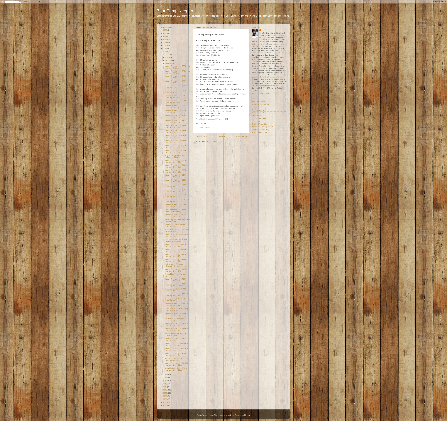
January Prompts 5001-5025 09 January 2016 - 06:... (176, 235)
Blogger (247, 415)
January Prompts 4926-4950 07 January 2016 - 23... (176, 250)
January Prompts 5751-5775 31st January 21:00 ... (177, 67)
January (168, 63)
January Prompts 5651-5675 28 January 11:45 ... (176, 87)
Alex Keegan (266, 30)
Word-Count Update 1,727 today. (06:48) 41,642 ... (177, 230)
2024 (165, 36)
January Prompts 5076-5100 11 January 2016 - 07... (176, 205)
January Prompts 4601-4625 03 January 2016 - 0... (177, 339)
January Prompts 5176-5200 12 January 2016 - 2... (177, 186)
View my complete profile (261, 93)
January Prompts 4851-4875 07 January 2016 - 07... (176, 270)
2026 (165, 30)
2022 (165, 39)
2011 (165, 387)
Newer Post (201, 136)
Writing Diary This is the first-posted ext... (175, 275)
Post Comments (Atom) (214, 141)
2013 (165, 381)
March (167, 57)
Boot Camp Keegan (175, 10)
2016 (165, 48)
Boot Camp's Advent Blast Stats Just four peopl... (176, 359)
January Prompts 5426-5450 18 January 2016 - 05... (176, 131)
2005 (165, 405)
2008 (165, 396)
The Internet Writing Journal (262, 127)
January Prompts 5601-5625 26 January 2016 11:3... (176, 97)
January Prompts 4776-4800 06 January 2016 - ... (177, 290)
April (167, 54)
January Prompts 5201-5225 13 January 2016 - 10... (176, 181)
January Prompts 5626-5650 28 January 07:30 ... (176, 92)
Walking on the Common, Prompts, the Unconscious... (176, 265)
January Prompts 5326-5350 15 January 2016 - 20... (176, 151)
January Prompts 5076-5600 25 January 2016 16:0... (176, 102)
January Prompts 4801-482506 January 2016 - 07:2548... (176, 285)
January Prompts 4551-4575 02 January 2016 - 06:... (176, 349)
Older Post (241, 136)
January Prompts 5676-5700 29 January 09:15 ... (176, 82)
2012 (165, 384)
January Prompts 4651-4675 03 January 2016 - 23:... (176, 324)
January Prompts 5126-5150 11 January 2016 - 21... (176, 196)
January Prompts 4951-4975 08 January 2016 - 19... (176, 245)
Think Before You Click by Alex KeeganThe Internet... (176, 240)
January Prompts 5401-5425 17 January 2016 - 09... (176, 136)
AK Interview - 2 (258, 113)
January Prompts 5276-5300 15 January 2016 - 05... (176, 166)
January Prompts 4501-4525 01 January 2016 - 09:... (176, 364)
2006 (165, 402)
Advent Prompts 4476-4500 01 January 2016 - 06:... (176, 369)
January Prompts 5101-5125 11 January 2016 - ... (177, 201)
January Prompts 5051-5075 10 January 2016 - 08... (176, 215)
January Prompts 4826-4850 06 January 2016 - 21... (176, 280)
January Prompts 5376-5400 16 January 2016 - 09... (176, 141)
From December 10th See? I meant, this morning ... (175, 210)
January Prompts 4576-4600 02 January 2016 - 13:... (176, 344)
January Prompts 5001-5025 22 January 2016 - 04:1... (176, 116)
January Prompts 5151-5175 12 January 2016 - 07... (176, 191)
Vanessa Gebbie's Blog (260, 129)
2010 (165, 390)
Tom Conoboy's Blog (259, 132)
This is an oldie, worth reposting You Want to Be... (176, 309)
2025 (165, 33)
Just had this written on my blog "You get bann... (176, 334)
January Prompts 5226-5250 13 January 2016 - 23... (176, 176)
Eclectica (255, 107)
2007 (165, 399)
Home (222, 136)
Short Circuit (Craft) (259, 118)
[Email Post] (226, 119)
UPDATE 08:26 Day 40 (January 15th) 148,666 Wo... (176, 156)
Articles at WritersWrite (260, 104)
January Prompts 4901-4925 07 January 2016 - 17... (176, 255)
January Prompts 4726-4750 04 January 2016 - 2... (177, 300)
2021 (165, 42)
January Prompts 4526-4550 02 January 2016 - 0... (177, 354)
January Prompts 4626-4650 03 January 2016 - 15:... (176, 329)
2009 (165, 393)
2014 (165, 378)
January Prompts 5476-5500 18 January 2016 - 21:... (176, 126)
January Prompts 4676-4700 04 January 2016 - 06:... (176, 314)
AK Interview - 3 (258, 115)
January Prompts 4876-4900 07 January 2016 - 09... (176, 260)
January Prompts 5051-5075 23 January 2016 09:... (176, 106)
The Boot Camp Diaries (260, 124)
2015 (165, 375)
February (168, 60)
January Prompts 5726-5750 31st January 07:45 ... (177, 72)
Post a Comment (205, 127)
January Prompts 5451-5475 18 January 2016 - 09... (176, 121)
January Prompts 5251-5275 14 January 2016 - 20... (176, 171)
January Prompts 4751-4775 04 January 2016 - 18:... (176, 295)
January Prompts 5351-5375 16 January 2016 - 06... (176, 146)
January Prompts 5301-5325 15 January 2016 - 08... (176, 161)
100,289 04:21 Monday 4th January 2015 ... (175, 319)
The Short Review (258, 102)
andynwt (231, 415)
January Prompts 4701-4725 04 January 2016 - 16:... (176, 304)
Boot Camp (256, 121)
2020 (165, 45)
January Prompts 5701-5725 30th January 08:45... (177, 77)
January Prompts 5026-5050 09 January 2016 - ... (177, 225)
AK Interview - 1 (258, 110)
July (166, 51)
